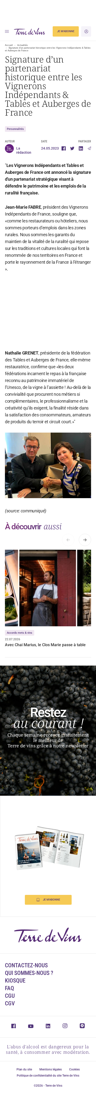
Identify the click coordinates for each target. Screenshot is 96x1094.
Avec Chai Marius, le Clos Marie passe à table (45, 645)
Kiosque (15, 980)
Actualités (22, 45)
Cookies (74, 1069)
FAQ (9, 988)
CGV (10, 1003)
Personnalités (15, 129)
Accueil (9, 45)
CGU (10, 996)
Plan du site (24, 1069)
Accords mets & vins (19, 632)
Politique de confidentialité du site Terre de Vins (48, 1075)
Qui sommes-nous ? (29, 973)
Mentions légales (50, 1069)
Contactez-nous (26, 965)
